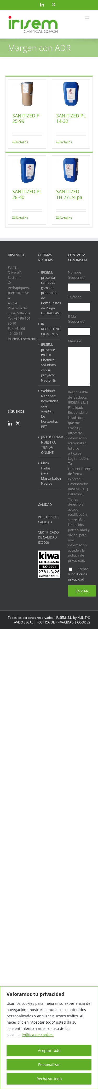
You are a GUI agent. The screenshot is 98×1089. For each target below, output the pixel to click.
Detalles (21, 142)
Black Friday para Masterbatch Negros (49, 473)
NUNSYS (83, 617)
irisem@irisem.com (22, 338)
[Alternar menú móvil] (87, 18)
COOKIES (83, 622)
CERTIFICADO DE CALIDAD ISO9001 (48, 537)
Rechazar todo (49, 1078)
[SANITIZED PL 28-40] (27, 170)
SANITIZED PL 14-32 (71, 118)
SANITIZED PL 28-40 (27, 194)
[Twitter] (18, 423)
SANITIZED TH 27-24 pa (69, 194)
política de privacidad (77, 577)
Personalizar (49, 1064)
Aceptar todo (49, 1050)
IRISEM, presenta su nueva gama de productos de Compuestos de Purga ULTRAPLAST (49, 292)
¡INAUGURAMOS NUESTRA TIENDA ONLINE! (49, 445)
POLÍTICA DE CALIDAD (47, 519)
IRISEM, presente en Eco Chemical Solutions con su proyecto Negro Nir (48, 362)
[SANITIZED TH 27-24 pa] (71, 170)
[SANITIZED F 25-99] (27, 94)
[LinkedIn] (10, 423)
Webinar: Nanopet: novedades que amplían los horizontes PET (49, 408)
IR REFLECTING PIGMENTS (49, 328)
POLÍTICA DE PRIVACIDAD (55, 622)
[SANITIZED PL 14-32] (71, 94)
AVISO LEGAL (23, 622)
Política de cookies (38, 1034)
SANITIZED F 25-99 (25, 118)
